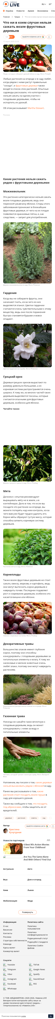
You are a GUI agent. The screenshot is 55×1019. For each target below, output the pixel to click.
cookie (23, 1016)
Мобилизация (10, 901)
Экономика (42, 11)
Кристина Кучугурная (15, 831)
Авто (30, 869)
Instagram (12, 979)
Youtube (11, 964)
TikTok (36, 964)
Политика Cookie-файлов (36, 946)
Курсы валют (9, 947)
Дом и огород (34, 879)
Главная (6, 17)
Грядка (17, 17)
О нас (5, 926)
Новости (20, 11)
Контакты (7, 933)
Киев (5, 890)
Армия (31, 11)
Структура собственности (15, 940)
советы (34, 818)
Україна (9, 11)
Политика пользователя (34, 927)
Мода (30, 901)
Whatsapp (12, 988)
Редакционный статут (38, 938)
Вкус (5, 879)
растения (21, 818)
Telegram (11, 969)
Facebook (11, 983)
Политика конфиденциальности (38, 933)
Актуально (8, 869)
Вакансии (7, 929)
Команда (7, 944)
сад (44, 818)
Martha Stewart (36, 108)
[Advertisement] (27, 144)
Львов (31, 890)
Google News (39, 969)
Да (51, 1016)
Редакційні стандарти (38, 942)
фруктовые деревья (27, 85)
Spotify (36, 974)
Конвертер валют (11, 951)
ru (43, 4)
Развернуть (27, 912)
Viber (9, 974)
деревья (8, 818)
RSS (35, 983)
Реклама (7, 937)
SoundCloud (38, 979)
